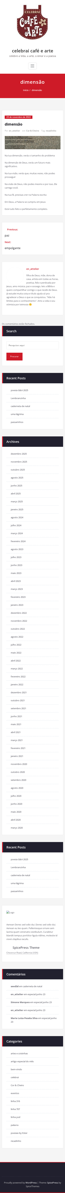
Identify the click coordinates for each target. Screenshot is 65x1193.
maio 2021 (16, 724)
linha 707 (15, 1109)
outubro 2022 (18, 628)
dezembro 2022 (19, 612)
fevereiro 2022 (18, 676)
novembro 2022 (19, 620)
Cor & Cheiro (32, 130)
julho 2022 (16, 644)
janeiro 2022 (17, 684)
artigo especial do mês (22, 1061)
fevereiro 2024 (18, 541)
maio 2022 (16, 652)
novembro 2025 (19, 461)
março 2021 (17, 740)
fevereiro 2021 (18, 748)
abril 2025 (16, 493)
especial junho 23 (36, 994)
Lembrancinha (18, 398)
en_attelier (14, 130)
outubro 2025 (18, 469)
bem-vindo (16, 1069)
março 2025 (17, 501)
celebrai (15, 1077)
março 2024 (17, 533)
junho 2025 (16, 485)
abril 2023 (16, 581)
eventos (15, 1093)
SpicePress (52, 1182)
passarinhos (17, 422)
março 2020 (17, 827)
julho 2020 (16, 795)
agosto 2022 (17, 636)
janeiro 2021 (17, 756)
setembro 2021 (18, 708)
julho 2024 (16, 525)
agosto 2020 (17, 787)
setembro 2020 (18, 779)
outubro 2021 (18, 700)
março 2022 (17, 668)
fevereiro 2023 (18, 596)
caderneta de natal (20, 406)
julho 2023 (16, 557)
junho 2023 (16, 565)
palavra (14, 1125)
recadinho (51, 130)
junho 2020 (16, 803)
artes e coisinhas (19, 1053)
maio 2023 (16, 573)
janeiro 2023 (17, 604)
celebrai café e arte (32, 51)
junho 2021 (16, 716)
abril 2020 (16, 819)
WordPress (31, 1182)
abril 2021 (16, 732)
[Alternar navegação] (32, 66)
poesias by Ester (19, 1133)
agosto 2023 (17, 549)
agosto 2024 (17, 517)
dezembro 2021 (19, 692)
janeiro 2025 (17, 509)
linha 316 (15, 1101)
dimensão (37, 90)
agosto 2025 (17, 477)
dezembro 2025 (19, 453)
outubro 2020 (18, 772)
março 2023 (17, 589)
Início (26, 90)
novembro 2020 (19, 764)
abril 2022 (16, 660)
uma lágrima (17, 414)
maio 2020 (16, 811)
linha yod (15, 1117)
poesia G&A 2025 (19, 390)
